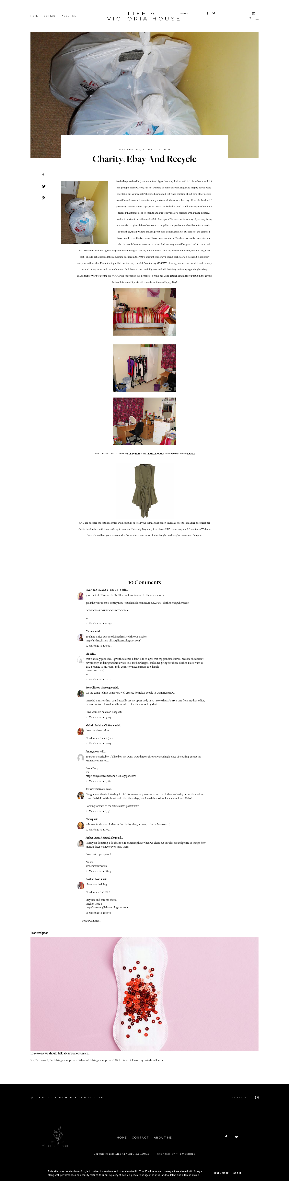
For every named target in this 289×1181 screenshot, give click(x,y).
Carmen (90, 631)
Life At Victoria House (144, 16)
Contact (50, 15)
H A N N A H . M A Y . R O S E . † (103, 590)
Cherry (89, 819)
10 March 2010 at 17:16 (98, 781)
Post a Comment (91, 921)
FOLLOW (240, 1097)
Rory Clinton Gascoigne (99, 687)
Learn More (221, 1173)
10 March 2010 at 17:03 (98, 743)
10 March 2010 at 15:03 (98, 717)
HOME (184, 13)
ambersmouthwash (96, 866)
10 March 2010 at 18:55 (98, 913)
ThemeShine (185, 1154)
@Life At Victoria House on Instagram (67, 1097)
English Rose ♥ (94, 879)
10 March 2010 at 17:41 (98, 830)
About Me (69, 15)
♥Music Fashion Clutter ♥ (100, 725)
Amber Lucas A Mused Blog (101, 838)
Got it (237, 1173)
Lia (87, 654)
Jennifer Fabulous (95, 789)
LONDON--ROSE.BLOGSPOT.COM (106, 610)
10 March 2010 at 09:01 (98, 646)
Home (34, 15)
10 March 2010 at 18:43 (98, 871)
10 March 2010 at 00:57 (98, 623)
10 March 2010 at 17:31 (98, 811)
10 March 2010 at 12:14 (98, 679)
